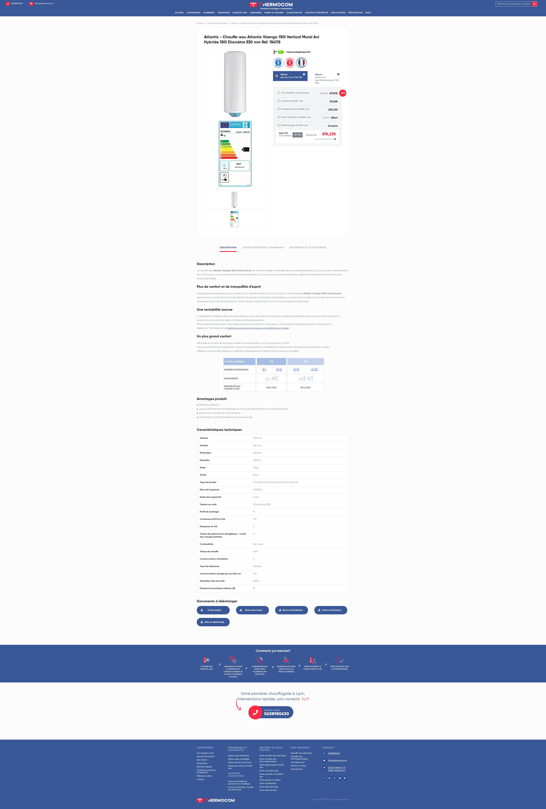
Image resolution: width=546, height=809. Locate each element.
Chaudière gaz (298, 762)
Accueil (179, 13)
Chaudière (256, 13)
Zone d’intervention (205, 757)
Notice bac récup (253, 610)
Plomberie (209, 13)
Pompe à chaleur (274, 13)
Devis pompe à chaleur (270, 780)
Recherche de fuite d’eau (240, 763)
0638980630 (17, 4)
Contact (200, 779)
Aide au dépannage (214, 622)
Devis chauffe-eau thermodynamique (267, 760)
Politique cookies (204, 776)
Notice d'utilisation (331, 610)
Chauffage (224, 13)
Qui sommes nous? (205, 753)
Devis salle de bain (268, 790)
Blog (368, 13)
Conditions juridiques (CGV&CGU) (206, 771)
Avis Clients (202, 760)
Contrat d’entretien (316, 13)
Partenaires (202, 763)
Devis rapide (338, 13)
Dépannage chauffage (238, 759)
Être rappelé (355, 13)
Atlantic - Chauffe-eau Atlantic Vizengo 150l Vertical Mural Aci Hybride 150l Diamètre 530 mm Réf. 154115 (274, 23)
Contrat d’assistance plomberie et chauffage (239, 782)
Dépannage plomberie (238, 756)
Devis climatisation (268, 783)
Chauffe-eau (240, 13)
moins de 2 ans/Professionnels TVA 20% (327, 79)
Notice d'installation (293, 610)
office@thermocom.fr (44, 4)
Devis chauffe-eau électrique (272, 756)
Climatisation (294, 13)
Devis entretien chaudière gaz (271, 775)
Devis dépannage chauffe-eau (271, 766)
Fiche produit (214, 610)
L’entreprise (193, 13)
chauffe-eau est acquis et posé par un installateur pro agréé (257, 328)
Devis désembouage (268, 787)
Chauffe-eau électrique (217, 23)
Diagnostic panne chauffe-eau (240, 767)
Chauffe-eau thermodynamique (299, 758)
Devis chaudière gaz (268, 771)
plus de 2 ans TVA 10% (291, 76)
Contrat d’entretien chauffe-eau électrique (241, 788)
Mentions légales (204, 767)
